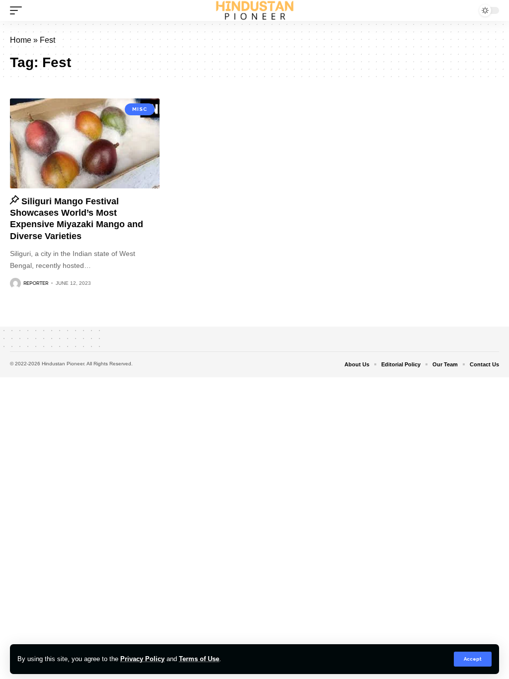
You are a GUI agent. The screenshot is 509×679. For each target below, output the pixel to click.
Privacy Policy (142, 659)
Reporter (35, 283)
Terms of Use (199, 659)
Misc (139, 109)
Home (20, 40)
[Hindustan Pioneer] (255, 10)
